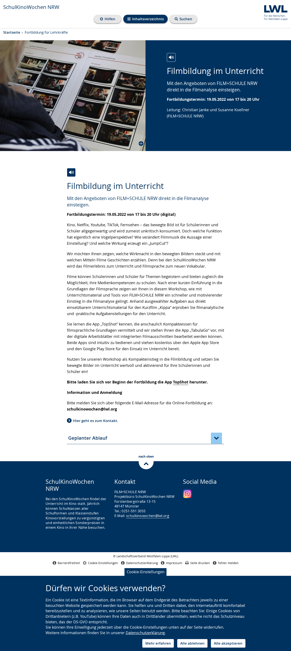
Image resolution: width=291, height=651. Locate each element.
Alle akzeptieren (228, 643)
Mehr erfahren (158, 643)
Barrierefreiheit (69, 563)
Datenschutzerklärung (145, 632)
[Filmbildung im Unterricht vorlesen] (171, 57)
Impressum (174, 563)
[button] (73, 95)
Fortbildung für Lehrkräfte (46, 32)
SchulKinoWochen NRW (31, 7)
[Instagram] (187, 494)
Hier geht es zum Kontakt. (95, 420)
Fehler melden (228, 563)
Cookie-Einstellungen (145, 571)
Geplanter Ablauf (87, 438)
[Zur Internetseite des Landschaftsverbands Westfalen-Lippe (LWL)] (274, 12)
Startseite (11, 32)
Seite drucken (200, 563)
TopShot (180, 382)
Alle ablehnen (192, 643)
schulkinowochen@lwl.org (147, 515)
